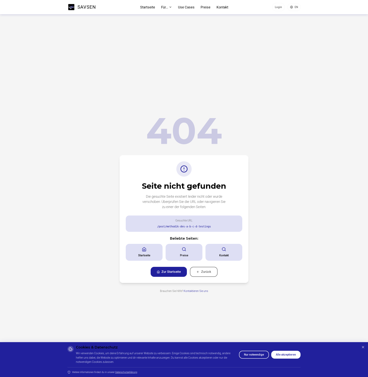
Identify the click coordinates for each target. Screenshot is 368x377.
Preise (205, 7)
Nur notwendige (254, 354)
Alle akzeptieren (286, 354)
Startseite (147, 7)
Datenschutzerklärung (126, 372)
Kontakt (222, 7)
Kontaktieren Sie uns (196, 291)
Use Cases (186, 7)
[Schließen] (363, 347)
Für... (164, 7)
